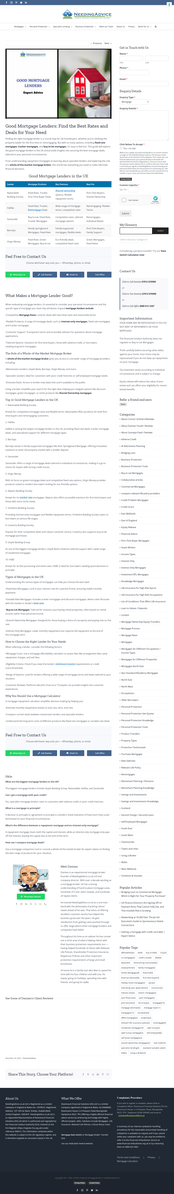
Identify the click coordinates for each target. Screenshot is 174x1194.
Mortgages (126, 642)
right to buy (153, 1028)
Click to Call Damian (139, 281)
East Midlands (128, 513)
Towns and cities (129, 848)
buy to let (151, 952)
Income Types (128, 554)
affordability (127, 952)
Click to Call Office (138, 306)
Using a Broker (128, 855)
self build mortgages (131, 1038)
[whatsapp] (36, 904)
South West (127, 835)
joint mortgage (147, 998)
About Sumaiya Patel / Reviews (137, 432)
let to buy (143, 1003)
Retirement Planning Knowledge (137, 787)
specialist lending (130, 1048)
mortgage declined (130, 1007)
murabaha (143, 1012)
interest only (128, 993)
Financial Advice (29, 1058)
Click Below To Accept (132, 144)
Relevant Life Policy (131, 767)
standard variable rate (154, 1048)
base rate (39, 603)
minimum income (65, 664)
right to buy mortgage (132, 1033)
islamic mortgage (147, 993)
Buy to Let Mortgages (132, 473)
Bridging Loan (128, 452)
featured (148, 972)
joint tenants (128, 1003)
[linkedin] (26, 904)
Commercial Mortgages (133, 486)
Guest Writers (128, 547)
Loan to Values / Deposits (134, 608)
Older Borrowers (129, 700)
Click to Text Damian (139, 293)
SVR (124, 1053)
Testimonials (127, 841)
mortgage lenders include (79, 308)
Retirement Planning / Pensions (137, 781)
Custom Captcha (129, 185)
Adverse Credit (128, 439)
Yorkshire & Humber (131, 875)
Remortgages (128, 774)
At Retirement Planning (133, 446)
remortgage (159, 1023)
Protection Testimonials (133, 747)
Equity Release (128, 527)
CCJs (163, 952)
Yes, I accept (129, 148)
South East (126, 828)
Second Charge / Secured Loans (137, 814)
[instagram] (21, 904)
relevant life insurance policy (135, 1023)
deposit (125, 962)
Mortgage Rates (129, 635)
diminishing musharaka (145, 962)
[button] (156, 26)
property (146, 1017)
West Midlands (128, 868)
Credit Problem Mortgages (134, 500)
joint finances (128, 998)
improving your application (134, 987)
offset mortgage (129, 1017)
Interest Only (127, 561)
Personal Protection (131, 706)
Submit (125, 213)
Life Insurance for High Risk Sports (138, 588)
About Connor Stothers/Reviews (137, 419)
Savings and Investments (134, 794)
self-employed (154, 1033)
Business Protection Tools (134, 466)
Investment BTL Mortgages (135, 574)
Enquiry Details (129, 108)
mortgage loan (152, 1007)
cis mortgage (128, 957)
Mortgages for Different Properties (139, 659)
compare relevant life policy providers (140, 493)
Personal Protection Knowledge (137, 720)
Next (107, 43)
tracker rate (26, 497)
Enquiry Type (127, 97)
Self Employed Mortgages (134, 821)
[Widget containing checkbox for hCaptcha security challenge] (140, 200)
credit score (145, 957)
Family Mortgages (130, 972)
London (125, 615)
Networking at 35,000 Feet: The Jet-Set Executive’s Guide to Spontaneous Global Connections (142, 921)
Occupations (127, 693)
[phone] (45, 904)
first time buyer (151, 977)
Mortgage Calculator (127, 1161)
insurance (157, 987)
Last (147, 62)
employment (128, 967)
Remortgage (34, 209)
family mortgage (146, 967)
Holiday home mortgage (133, 982)
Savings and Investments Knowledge (140, 801)
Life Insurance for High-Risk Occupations (142, 594)
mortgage (159, 1003)
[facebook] (16, 904)
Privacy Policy (126, 179)
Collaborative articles (132, 479)
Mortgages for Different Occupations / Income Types (140, 650)
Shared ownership (65, 190)
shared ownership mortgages (135, 1043)
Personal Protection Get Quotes (137, 713)
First (121, 62)
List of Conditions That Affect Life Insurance (143, 601)
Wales (124, 862)
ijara (152, 982)
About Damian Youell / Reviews (137, 425)
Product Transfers (130, 733)
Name (124, 53)
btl (140, 952)
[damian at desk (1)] (31, 864)
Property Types (129, 740)
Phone (124, 67)
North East (126, 679)
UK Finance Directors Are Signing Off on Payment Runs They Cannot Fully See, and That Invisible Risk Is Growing (142, 906)
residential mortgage (132, 1028)
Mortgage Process (130, 628)
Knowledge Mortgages (132, 581)
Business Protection (131, 459)
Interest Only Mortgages (133, 567)
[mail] (40, 904)
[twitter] (31, 904)
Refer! (123, 404)
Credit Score (127, 506)
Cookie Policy (94, 1183)
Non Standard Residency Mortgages (139, 673)
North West (127, 686)
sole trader (160, 1043)
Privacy (151, 1157)
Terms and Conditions (128, 1157)
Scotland (125, 808)
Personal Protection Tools (134, 727)
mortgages (127, 1012)
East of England (129, 520)
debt (158, 957)
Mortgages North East (132, 666)
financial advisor (130, 977)
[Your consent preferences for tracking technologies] (169, 4)
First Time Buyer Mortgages (135, 540)
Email (124, 79)
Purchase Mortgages (131, 754)
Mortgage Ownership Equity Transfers (140, 621)
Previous (97, 43)
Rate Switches (128, 760)
